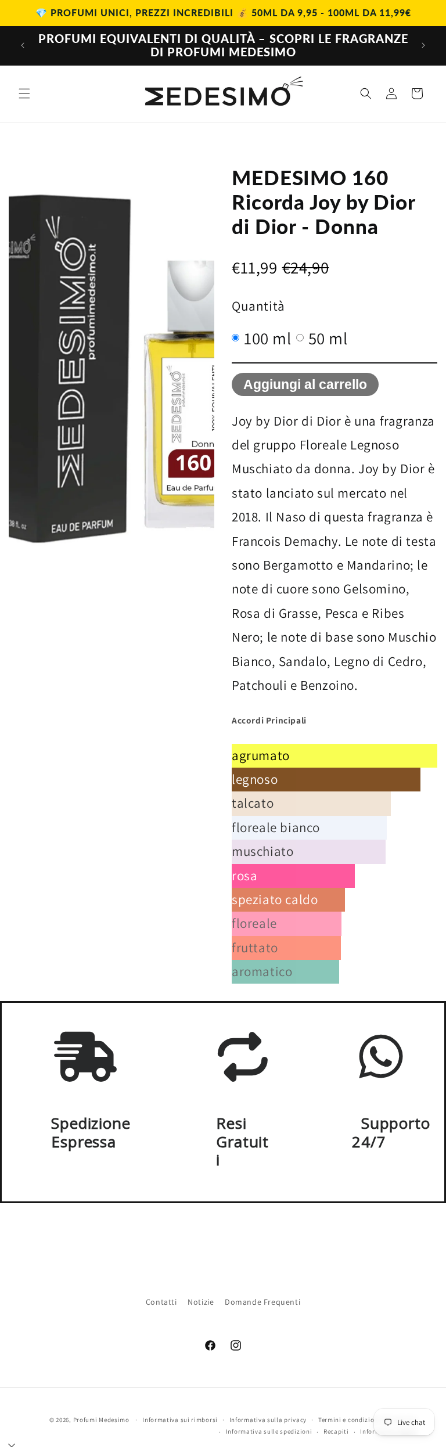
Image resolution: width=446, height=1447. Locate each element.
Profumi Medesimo (101, 1420)
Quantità (258, 306)
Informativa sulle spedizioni (269, 1431)
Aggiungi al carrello (305, 384)
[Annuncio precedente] (22, 45)
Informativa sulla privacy (268, 1420)
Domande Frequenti (262, 1302)
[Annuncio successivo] (423, 45)
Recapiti (336, 1431)
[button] (24, 93)
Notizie (201, 1302)
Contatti (161, 1302)
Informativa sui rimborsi (180, 1420)
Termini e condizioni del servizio (367, 1420)
